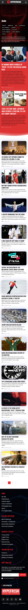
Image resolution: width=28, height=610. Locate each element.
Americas (10, 25)
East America (6, 27)
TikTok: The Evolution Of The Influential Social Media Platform (13, 268)
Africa (4, 25)
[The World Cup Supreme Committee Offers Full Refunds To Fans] (14, 148)
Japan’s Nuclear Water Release (11, 325)
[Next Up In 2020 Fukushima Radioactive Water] (14, 428)
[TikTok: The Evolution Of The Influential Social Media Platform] (14, 258)
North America (6, 29)
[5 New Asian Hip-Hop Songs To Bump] (14, 232)
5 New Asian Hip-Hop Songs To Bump (13, 241)
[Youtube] (20, 599)
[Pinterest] (11, 599)
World (4, 34)
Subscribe (22, 574)
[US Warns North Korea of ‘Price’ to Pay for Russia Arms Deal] (14, 54)
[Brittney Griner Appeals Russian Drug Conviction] (14, 176)
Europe (14, 27)
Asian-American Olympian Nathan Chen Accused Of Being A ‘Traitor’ (14, 297)
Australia (22, 25)
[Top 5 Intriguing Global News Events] (14, 372)
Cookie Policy (5, 603)
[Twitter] (16, 599)
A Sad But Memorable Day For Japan (13, 214)
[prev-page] (3, 482)
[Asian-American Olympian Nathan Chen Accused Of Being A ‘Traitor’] (14, 287)
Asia (16, 25)
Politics (14, 29)
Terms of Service (21, 603)
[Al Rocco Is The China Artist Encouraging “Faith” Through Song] (14, 399)
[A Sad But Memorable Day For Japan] (14, 205)
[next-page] (15, 482)
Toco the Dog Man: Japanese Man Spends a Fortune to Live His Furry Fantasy (14, 111)
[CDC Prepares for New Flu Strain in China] (14, 458)
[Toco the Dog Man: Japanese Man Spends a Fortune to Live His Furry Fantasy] (14, 98)
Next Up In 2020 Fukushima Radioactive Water (10, 438)
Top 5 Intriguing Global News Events (13, 382)
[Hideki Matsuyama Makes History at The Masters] (14, 344)
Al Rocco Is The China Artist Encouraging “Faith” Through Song (13, 409)
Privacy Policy (17, 578)
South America (6, 31)
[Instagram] (7, 599)
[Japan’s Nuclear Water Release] (14, 316)
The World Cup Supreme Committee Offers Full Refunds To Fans (13, 158)
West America (16, 31)
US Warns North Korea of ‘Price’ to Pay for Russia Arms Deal (14, 67)
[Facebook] (3, 599)
